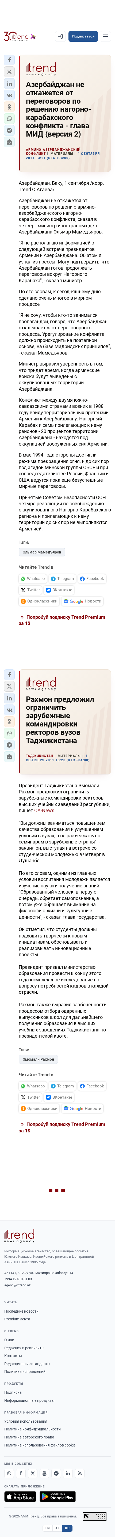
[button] (9, 60)
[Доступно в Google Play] (58, 1496)
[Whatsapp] (9, 1473)
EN (47, 1528)
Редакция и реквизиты (24, 1348)
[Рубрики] (105, 36)
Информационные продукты (29, 1400)
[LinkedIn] (68, 1473)
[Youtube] (44, 1473)
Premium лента (17, 1319)
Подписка (13, 1392)
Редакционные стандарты (27, 1364)
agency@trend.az (17, 1285)
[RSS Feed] (80, 1473)
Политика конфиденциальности (32, 1429)
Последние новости (21, 1311)
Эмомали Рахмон (38, 1059)
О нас (9, 1340)
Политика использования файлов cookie (39, 1445)
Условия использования (25, 1421)
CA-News (44, 810)
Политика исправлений (24, 1371)
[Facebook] (21, 1473)
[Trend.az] (20, 36)
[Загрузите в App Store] (20, 1496)
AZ (57, 1528)
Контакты (13, 1356)
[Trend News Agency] (19, 1236)
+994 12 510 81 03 (18, 1279)
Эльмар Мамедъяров (42, 552)
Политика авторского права (29, 1437)
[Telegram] (56, 1473)
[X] (32, 1473)
